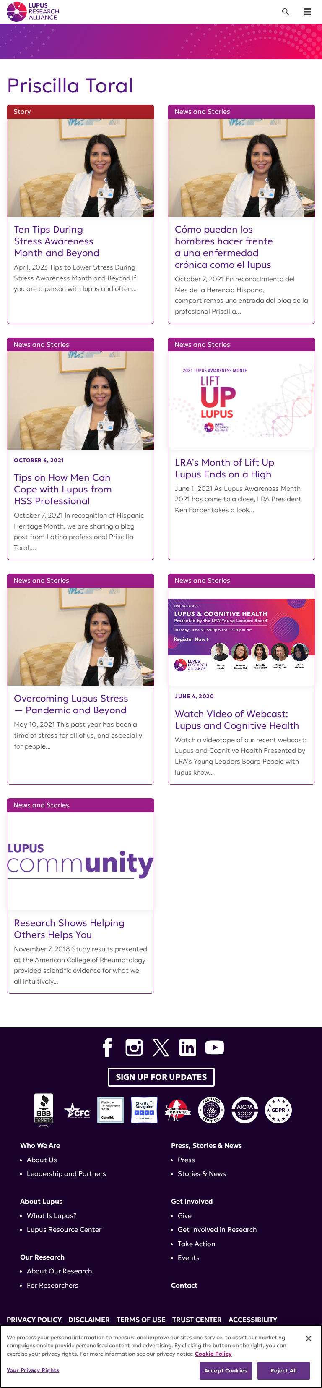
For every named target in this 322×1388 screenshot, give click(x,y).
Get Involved (192, 1201)
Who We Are (40, 1145)
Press (186, 1159)
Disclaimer (89, 1319)
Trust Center (197, 1319)
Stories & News (202, 1173)
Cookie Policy (213, 1353)
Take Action (197, 1243)
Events (189, 1257)
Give (185, 1215)
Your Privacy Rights (33, 1370)
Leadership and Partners (66, 1173)
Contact (184, 1285)
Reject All (283, 1370)
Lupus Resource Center (64, 1229)
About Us (42, 1159)
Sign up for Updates (161, 1077)
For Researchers (52, 1285)
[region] (161, 1356)
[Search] (285, 11)
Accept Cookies (225, 1370)
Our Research (42, 1257)
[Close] (308, 1338)
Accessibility (253, 1319)
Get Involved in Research (217, 1229)
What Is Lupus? (52, 1215)
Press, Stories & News (206, 1145)
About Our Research (59, 1271)
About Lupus (41, 1201)
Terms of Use (141, 1319)
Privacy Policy (34, 1319)
